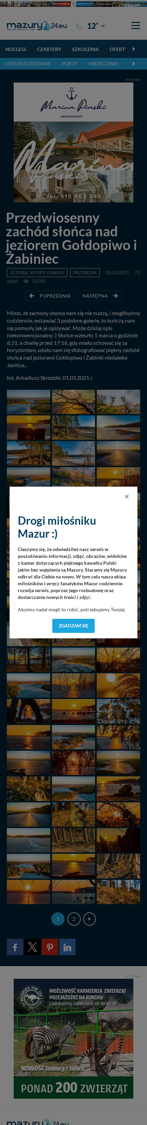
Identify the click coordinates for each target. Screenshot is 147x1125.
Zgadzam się (74, 625)
